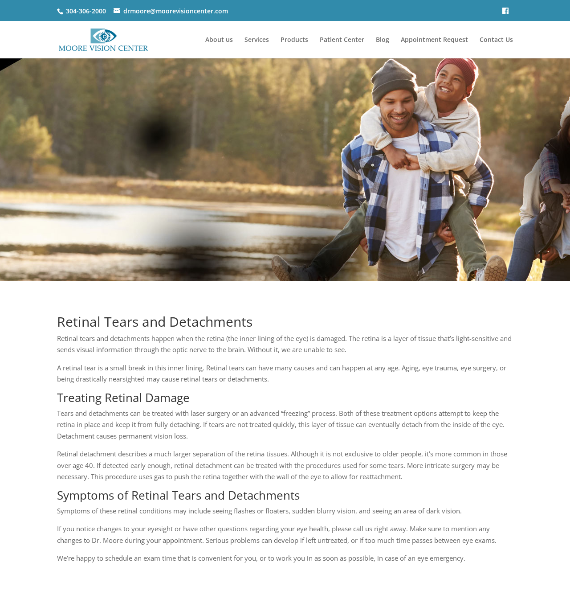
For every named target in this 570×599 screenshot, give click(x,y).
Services (256, 40)
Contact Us (496, 40)
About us (219, 40)
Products (294, 40)
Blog (382, 40)
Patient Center (342, 40)
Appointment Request (434, 40)
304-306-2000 (86, 11)
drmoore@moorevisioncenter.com (175, 11)
